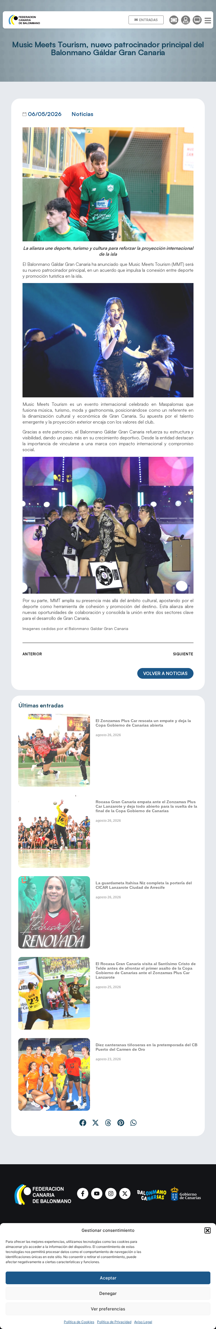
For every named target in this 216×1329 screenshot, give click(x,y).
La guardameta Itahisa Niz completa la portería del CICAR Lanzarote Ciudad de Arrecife (144, 885)
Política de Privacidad (114, 1322)
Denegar (108, 1293)
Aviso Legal (143, 1322)
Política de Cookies (79, 1322)
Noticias (82, 113)
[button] (207, 1230)
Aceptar (108, 1278)
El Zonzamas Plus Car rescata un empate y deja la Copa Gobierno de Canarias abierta (143, 722)
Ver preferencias (108, 1309)
